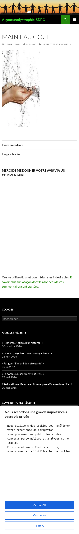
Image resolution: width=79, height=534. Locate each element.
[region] (39, 470)
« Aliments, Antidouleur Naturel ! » (22, 342)
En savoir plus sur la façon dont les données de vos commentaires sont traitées (37, 281)
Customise (39, 515)
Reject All (39, 525)
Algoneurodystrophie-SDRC (23, 19)
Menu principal (74, 19)
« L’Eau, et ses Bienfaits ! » (56, 44)
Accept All (39, 505)
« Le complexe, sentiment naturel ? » (23, 373)
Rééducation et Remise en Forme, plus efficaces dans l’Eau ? (37, 384)
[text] (39, 438)
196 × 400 (31, 44)
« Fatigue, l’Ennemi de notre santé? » (23, 363)
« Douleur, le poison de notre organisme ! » (27, 353)
